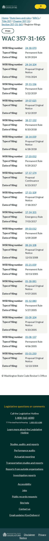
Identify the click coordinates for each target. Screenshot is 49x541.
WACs (36, 17)
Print (7, 31)
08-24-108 (30, 245)
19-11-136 (30, 84)
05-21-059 (30, 264)
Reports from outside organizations (24, 469)
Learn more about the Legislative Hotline (24, 431)
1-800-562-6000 (24, 417)
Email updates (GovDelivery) (24, 515)
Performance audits (24, 450)
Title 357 (6, 21)
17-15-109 (30, 192)
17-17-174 (30, 172)
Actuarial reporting (24, 456)
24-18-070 (30, 48)
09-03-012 (30, 228)
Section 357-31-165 (12, 24)
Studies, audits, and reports (24, 444)
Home (5, 17)
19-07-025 (30, 100)
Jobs (24, 490)
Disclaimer (29, 534)
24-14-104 (30, 64)
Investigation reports (24, 475)
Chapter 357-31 (21, 21)
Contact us (24, 508)
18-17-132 (30, 120)
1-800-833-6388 (35, 423)
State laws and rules (20, 17)
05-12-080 (30, 300)
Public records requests (24, 496)
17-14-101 (30, 212)
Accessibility (24, 484)
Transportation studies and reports (24, 462)
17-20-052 (30, 156)
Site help (24, 502)
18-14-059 (30, 136)
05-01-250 (30, 353)
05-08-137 (30, 337)
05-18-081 (30, 281)
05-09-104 (30, 317)
